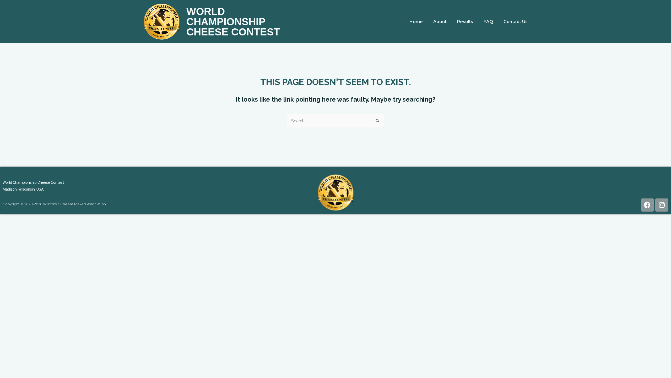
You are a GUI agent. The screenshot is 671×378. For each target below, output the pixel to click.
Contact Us (516, 21)
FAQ (488, 21)
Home (416, 21)
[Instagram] (661, 205)
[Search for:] (335, 120)
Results (465, 21)
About (440, 21)
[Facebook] (647, 205)
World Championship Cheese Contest (233, 22)
